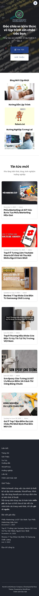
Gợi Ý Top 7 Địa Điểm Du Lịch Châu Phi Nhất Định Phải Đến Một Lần (18, 424)
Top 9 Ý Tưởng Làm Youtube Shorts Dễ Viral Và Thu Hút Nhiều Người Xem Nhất (18, 255)
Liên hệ (4, 474)
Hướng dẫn (6, 463)
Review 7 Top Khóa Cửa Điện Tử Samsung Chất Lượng (18, 297)
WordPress (6, 467)
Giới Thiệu (19, 57)
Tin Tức (20, 50)
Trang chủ (5, 453)
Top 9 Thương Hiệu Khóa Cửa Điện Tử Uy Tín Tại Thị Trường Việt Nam (19, 338)
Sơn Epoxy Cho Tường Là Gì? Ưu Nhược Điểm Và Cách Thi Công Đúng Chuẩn (19, 381)
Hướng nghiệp (7, 470)
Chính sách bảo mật (9, 478)
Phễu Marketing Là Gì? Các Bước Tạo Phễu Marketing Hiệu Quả (18, 213)
